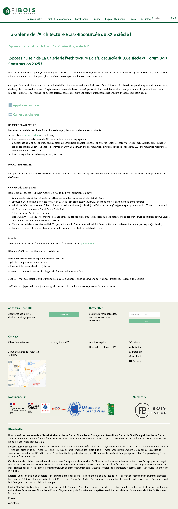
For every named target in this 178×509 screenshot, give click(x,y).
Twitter (136, 342)
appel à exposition (30, 135)
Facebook (136, 356)
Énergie (97, 19)
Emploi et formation (115, 19)
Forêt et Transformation (59, 19)
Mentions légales (97, 342)
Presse (133, 19)
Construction (81, 19)
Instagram (137, 351)
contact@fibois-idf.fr (59, 342)
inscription (144, 321)
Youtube (137, 361)
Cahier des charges (26, 114)
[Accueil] (22, 11)
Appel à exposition (26, 105)
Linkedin (136, 346)
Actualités (146, 19)
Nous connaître (34, 19)
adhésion (64, 314)
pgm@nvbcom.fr (88, 243)
